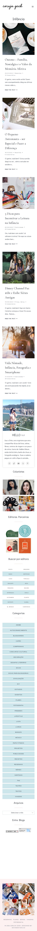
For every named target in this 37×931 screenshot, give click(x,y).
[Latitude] (12, 533)
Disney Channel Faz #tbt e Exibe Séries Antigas (17, 292)
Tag (18, 780)
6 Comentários (10, 154)
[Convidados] (26, 503)
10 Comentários (10, 75)
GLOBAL (26, 602)
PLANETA (26, 597)
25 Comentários (10, 229)
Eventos (18, 694)
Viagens (18, 796)
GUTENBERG (10, 597)
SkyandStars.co (18, 927)
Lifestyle (18, 716)
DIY (18, 684)
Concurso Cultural (18, 652)
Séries (22, 302)
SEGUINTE (10, 583)
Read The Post (11, 90)
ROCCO (10, 569)
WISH (26, 583)
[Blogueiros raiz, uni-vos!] (12, 831)
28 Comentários (10, 378)
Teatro (19, 786)
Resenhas (18, 73)
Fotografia (18, 705)
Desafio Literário (18, 662)
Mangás (18, 732)
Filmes (17, 302)
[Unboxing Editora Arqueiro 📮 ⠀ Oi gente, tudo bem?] (10, 907)
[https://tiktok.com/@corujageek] (14, 463)
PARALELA (26, 578)
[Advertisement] (18, 853)
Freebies (18, 711)
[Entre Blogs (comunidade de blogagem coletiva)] (25, 830)
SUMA (10, 578)
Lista (18, 721)
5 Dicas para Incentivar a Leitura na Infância (17, 218)
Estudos (18, 689)
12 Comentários (10, 304)
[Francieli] (10, 503)
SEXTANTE (10, 602)
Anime (18, 625)
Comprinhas (18, 646)
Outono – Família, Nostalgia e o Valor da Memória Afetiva (18, 64)
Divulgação (18, 678)
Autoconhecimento (18, 630)
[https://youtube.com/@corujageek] (18, 463)
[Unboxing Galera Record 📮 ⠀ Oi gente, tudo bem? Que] (26, 907)
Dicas (18, 668)
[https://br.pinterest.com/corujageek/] (27, 463)
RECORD (26, 588)
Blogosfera (18, 636)
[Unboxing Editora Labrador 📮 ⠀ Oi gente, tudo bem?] (26, 891)
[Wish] (25, 531)
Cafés (18, 641)
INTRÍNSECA (10, 592)
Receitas (18, 759)
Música (19, 737)
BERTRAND (26, 574)
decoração (18, 657)
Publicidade (19, 227)
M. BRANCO (10, 606)
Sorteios (19, 775)
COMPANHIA (26, 606)
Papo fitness (18, 743)
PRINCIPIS (10, 588)
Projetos (18, 748)
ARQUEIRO (26, 569)
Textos (19, 791)
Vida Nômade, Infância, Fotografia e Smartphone (18, 367)
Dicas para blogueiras (18, 673)
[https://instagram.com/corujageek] (9, 463)
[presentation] (18, 39)
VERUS (26, 592)
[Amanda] (26, 487)
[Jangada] (25, 545)
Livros (18, 727)
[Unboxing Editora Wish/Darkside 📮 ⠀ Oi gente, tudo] (10, 891)
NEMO (10, 574)
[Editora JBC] (12, 545)
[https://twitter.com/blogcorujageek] (23, 463)
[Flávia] (10, 487)
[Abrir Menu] (33, 6)
